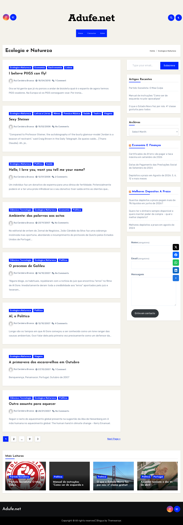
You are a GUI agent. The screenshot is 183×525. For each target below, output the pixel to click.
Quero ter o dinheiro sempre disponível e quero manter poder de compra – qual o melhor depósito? (151, 214)
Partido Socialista (19, 477)
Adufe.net (91, 18)
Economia (39, 67)
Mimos (57, 113)
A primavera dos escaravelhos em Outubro (44, 362)
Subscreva (169, 65)
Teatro (97, 113)
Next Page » (114, 439)
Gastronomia (55, 67)
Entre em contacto (145, 313)
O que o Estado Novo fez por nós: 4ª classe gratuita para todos (113, 485)
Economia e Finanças (146, 145)
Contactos (91, 33)
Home (80, 33)
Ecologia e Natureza (20, 67)
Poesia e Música (72, 113)
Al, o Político (19, 316)
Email (140, 258)
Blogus (100, 520)
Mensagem (137, 274)
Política (38, 164)
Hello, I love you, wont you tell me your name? (47, 170)
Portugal (158, 477)
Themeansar (114, 520)
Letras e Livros (42, 113)
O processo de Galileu (27, 266)
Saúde (86, 113)
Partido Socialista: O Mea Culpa (146, 88)
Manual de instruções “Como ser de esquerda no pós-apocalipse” (69, 485)
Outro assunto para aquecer (32, 404)
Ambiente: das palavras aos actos (36, 216)
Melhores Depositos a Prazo (151, 191)
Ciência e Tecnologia (20, 210)
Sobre (102, 33)
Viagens (108, 113)
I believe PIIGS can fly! (27, 73)
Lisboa (68, 67)
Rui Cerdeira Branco (24, 80)
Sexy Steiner (19, 119)
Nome (140, 242)
